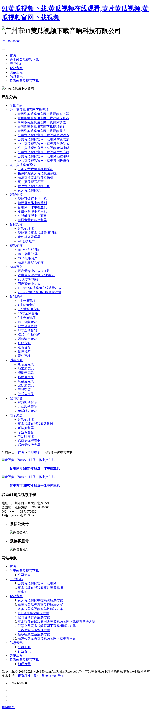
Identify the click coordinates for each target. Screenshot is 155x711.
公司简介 (24, 575)
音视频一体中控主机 (32, 207)
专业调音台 (26, 432)
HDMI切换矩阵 (28, 249)
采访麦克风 (26, 385)
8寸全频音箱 (27, 317)
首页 (13, 55)
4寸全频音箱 (27, 305)
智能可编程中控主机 (32, 198)
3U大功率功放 (28, 279)
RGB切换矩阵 (28, 254)
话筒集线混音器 (29, 440)
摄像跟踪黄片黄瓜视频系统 (37, 173)
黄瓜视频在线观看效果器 (35, 423)
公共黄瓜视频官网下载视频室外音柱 (43, 152)
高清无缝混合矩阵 (31, 262)
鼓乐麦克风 (26, 394)
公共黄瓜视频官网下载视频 (29, 109)
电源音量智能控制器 (32, 220)
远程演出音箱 (27, 339)
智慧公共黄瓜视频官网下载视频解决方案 (47, 626)
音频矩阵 (16, 224)
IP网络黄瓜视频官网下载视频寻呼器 (43, 118)
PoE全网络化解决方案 (33, 613)
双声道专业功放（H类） (35, 271)
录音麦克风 (26, 364)
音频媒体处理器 (29, 237)
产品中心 (16, 63)
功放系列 (16, 266)
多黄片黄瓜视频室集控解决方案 (40, 609)
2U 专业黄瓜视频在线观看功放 (39, 292)
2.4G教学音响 (27, 406)
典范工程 (16, 72)
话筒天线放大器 (29, 445)
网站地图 (8, 707)
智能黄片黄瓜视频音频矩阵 (37, 232)
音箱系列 (16, 296)
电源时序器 (26, 436)
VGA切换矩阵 (28, 258)
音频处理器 (26, 228)
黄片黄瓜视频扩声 (31, 190)
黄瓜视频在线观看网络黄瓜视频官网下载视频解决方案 (56, 621)
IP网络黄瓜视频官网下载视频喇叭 (42, 126)
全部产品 (16, 105)
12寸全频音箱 (27, 326)
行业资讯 (24, 651)
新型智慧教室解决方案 (34, 634)
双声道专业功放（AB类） (36, 275)
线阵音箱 (24, 351)
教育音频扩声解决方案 (34, 617)
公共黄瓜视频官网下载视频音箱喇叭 (43, 148)
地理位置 (24, 664)
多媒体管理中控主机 (32, 211)
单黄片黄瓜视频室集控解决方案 (40, 604)
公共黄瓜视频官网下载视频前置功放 (43, 139)
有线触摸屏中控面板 (32, 215)
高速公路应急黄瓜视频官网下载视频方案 (47, 638)
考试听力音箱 (27, 411)
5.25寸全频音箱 (29, 309)
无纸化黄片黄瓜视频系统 (35, 169)
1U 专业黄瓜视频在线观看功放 (39, 288)
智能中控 (16, 194)
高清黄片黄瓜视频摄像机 (35, 177)
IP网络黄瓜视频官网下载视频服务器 (43, 114)
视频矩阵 (16, 245)
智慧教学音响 (27, 402)
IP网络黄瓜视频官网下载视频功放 (42, 122)
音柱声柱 (24, 356)
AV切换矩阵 (26, 241)
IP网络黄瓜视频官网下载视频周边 (42, 131)
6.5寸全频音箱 (28, 313)
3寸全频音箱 (27, 300)
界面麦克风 (26, 377)
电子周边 (16, 415)
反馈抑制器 (26, 428)
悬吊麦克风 (26, 381)
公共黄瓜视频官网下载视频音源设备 (43, 135)
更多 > (22, 592)
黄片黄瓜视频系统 (23, 165)
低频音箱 (24, 343)
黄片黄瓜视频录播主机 (34, 186)
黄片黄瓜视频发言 (31, 182)
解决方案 (16, 68)
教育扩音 (16, 398)
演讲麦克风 (26, 372)
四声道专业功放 (29, 283)
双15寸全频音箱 (29, 334)
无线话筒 (24, 389)
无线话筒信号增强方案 (34, 630)
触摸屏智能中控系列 (32, 203)
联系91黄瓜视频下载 (24, 80)
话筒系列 (16, 360)
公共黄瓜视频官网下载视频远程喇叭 (43, 156)
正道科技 (24, 675)
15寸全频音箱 (27, 330)
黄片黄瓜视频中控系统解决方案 (40, 600)
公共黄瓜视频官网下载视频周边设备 (43, 160)
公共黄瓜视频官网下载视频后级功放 (43, 143)
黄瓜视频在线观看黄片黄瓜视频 (40, 587)
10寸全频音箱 (27, 322)
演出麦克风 (26, 368)
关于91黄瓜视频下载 (24, 59)
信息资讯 (16, 76)
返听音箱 (24, 347)
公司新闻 (24, 647)
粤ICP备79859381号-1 (48, 675)
